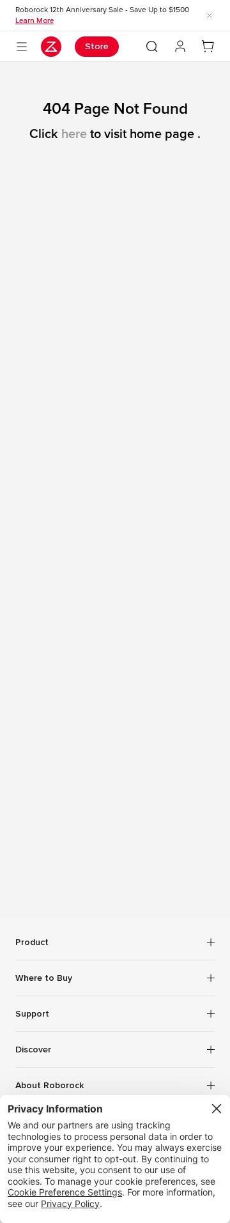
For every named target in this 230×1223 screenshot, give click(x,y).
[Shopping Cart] (208, 46)
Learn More (34, 20)
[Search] (152, 46)
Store (97, 46)
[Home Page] (51, 46)
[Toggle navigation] (21, 46)
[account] (180, 46)
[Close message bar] (209, 15)
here (74, 134)
